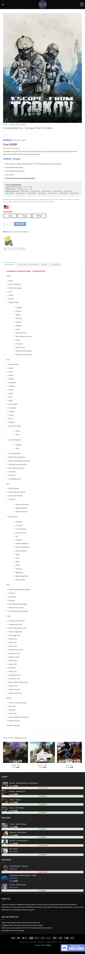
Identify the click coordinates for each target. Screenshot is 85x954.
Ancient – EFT (15, 765)
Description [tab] (10, 264)
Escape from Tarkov (18, 125)
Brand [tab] (44, 264)
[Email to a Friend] (16, 249)
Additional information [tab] (28, 264)
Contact (33, 942)
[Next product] (5, 135)
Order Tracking (51, 942)
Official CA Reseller (13, 725)
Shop (27, 942)
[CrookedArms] (9, 241)
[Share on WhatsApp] (5, 249)
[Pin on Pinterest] (20, 249)
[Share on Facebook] (8, 249)
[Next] (81, 757)
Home (5, 125)
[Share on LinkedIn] (23, 249)
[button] (3, 4)
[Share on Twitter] (12, 249)
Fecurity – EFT (42, 765)
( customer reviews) (19, 140)
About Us (62, 942)
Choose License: (8, 211)
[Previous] (3, 757)
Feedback (40, 942)
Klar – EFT (69, 765)
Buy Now (20, 224)
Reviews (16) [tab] (55, 264)
